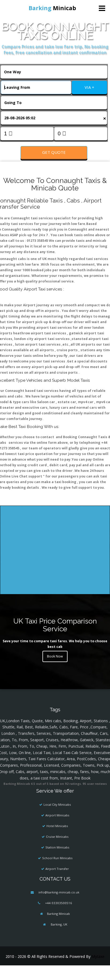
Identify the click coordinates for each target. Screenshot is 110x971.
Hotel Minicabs (57, 826)
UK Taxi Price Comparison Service (55, 625)
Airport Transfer (57, 869)
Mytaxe (98, 956)
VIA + (89, 87)
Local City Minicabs (57, 804)
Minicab (52, 8)
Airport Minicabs (57, 815)
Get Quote (54, 152)
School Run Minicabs (57, 858)
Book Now (55, 656)
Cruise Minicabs (57, 837)
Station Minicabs (57, 847)
